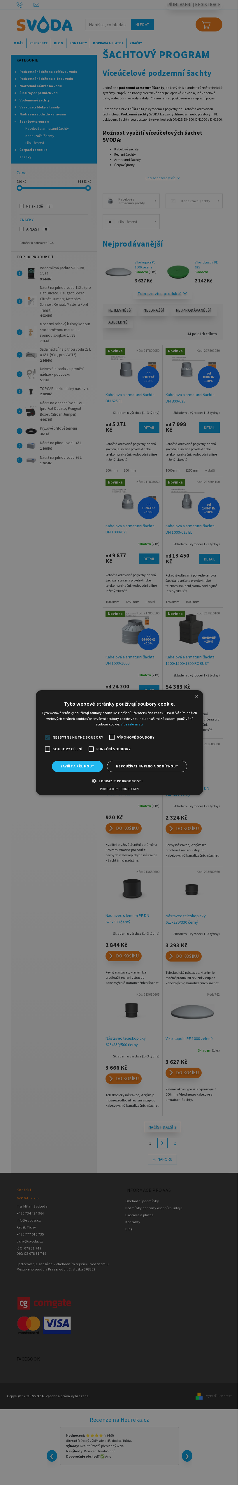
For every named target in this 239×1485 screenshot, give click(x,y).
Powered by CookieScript (119, 789)
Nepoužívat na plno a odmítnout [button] (147, 766)
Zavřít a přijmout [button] (77, 766)
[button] (119, 781)
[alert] (119, 742)
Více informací (132, 724)
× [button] (197, 696)
